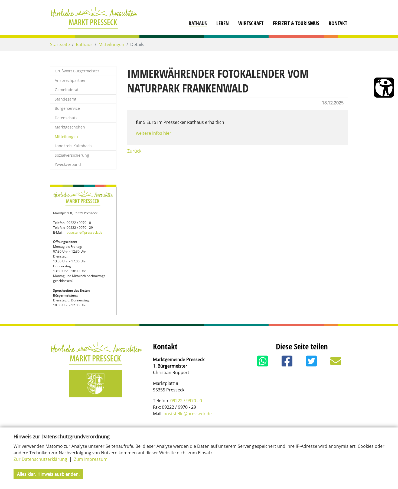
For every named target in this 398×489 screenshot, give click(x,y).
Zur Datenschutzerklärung (41, 459)
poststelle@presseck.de (84, 232)
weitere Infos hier (153, 133)
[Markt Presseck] (93, 17)
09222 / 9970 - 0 (186, 401)
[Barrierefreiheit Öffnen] (383, 87)
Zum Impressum (90, 459)
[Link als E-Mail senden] (335, 361)
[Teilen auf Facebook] (287, 361)
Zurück (134, 151)
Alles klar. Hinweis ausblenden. (48, 474)
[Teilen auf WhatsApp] (262, 361)
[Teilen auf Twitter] (311, 361)
